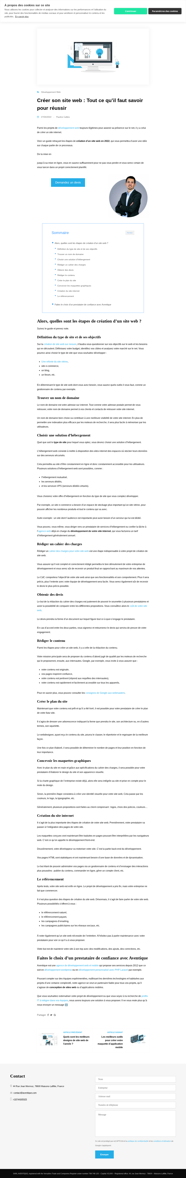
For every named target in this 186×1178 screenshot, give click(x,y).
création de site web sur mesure (60, 344)
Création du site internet (68, 291)
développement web (69, 128)
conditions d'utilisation (162, 1141)
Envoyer (104, 1154)
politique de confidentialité (138, 1141)
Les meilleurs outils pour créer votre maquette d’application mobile (110, 1042)
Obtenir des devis (65, 270)
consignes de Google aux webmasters (105, 693)
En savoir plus (22, 16)
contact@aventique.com (25, 1093)
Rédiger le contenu (66, 275)
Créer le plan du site (66, 280)
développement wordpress (58, 970)
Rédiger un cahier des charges (71, 265)
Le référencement (65, 296)
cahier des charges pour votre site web (69, 551)
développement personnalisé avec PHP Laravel (103, 970)
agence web (44, 531)
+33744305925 (20, 1099)
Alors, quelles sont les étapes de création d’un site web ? (81, 243)
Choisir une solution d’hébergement (73, 259)
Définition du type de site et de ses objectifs (77, 249)
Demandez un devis (68, 182)
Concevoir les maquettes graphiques (74, 286)
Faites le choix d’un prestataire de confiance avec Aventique (83, 304)
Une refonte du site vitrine (54, 361)
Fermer (130, 233)
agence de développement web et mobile (77, 965)
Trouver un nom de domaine (70, 254)
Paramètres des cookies (165, 11)
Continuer (130, 11)
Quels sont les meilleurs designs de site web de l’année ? (76, 1040)
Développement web (51, 92)
